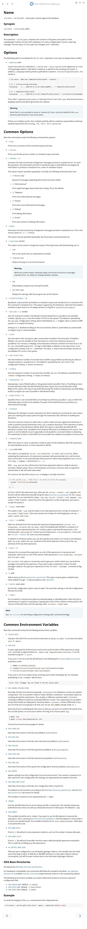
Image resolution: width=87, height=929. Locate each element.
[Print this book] (76, 2)
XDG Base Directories (17, 862)
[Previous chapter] (7, 915)
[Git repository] (80, 2)
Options (10, 52)
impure (63, 659)
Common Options (18, 131)
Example (9, 895)
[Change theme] (7, 4)
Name (9, 12)
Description (11, 34)
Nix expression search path (35, 577)
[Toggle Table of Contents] (3, 4)
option (28, 654)
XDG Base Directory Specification (58, 790)
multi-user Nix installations (44, 819)
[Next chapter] (80, 915)
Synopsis (9, 24)
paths (10, 652)
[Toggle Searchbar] (12, 4)
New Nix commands (31, 874)
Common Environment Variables (31, 624)
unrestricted (75, 659)
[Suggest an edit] (83, 2)
